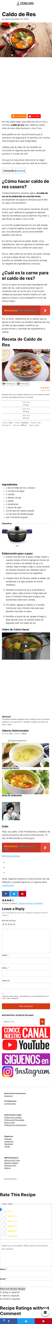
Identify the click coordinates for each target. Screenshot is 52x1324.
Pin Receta (23, 384)
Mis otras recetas (11, 856)
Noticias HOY (10, 1165)
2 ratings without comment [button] (29, 903)
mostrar (20, 170)
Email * (3, 1279)
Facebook (8, 1144)
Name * (3, 1269)
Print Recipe (10, 384)
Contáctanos (10, 1104)
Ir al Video (35, 116)
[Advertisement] (26, 87)
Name (5, 955)
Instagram (8, 1141)
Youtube (8, 1139)
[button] (41, 388)
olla (17, 546)
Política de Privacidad (14, 1120)
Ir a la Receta (20, 116)
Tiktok (7, 1146)
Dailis (37, 425)
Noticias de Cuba (12, 1160)
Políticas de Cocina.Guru (15, 1125)
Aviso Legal (9, 1122)
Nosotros (8, 1096)
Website (6, 981)
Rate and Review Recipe (12, 1289)
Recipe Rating (9, 921)
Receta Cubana (11, 1163)
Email (5, 968)
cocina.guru (8, 885)
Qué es (7, 1168)
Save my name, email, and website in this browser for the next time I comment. (25, 997)
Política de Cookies (13, 1117)
